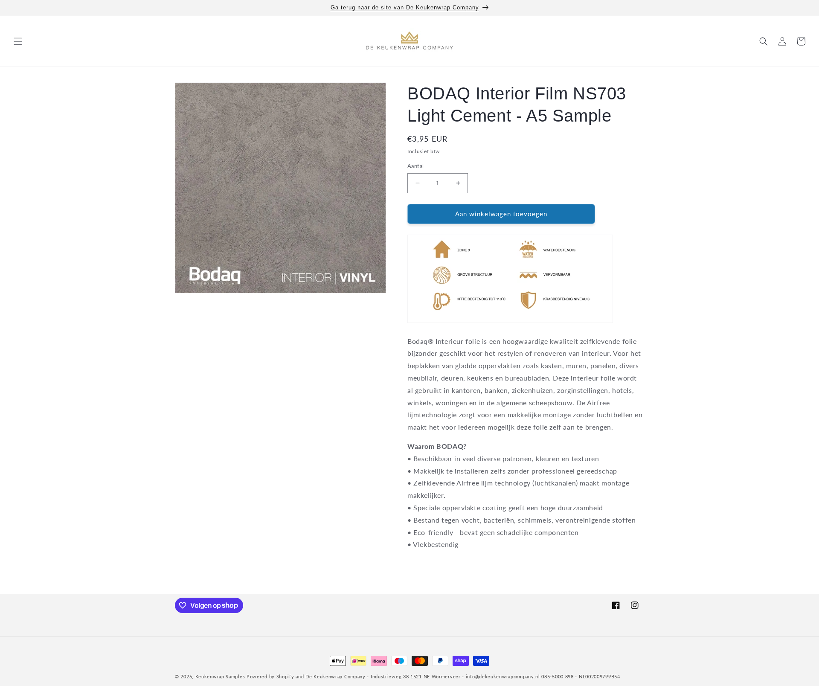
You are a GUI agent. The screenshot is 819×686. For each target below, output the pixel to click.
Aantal (415, 166)
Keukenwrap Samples (220, 676)
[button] (18, 41)
